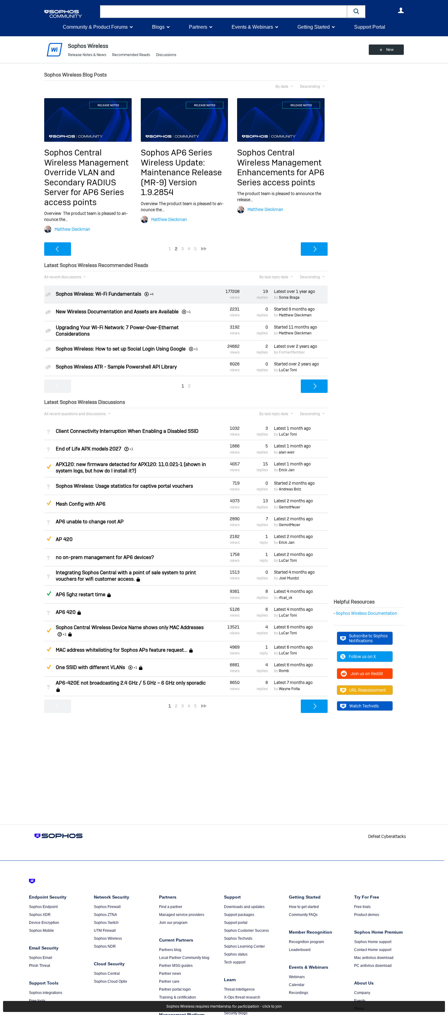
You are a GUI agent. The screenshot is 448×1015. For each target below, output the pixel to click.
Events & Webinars (252, 27)
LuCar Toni (288, 370)
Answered (48, 593)
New (390, 49)
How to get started (304, 907)
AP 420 (64, 539)
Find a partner (170, 907)
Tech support (234, 962)
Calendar (296, 985)
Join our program (173, 923)
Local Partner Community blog (184, 958)
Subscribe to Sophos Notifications (368, 638)
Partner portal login (175, 989)
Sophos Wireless (108, 938)
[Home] (71, 14)
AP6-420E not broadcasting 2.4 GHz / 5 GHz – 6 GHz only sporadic (131, 683)
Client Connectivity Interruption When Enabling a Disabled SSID (127, 431)
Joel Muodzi (289, 578)
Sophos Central (107, 973)
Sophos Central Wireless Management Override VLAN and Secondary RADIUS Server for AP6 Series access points (86, 177)
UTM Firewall (105, 930)
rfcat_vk (285, 597)
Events (359, 1001)
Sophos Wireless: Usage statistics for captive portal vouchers (124, 486)
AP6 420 (66, 612)
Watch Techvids (364, 706)
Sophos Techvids (238, 938)
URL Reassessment (367, 690)
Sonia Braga (289, 297)
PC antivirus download (373, 965)
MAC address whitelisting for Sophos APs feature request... (121, 650)
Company (362, 993)
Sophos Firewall (107, 907)
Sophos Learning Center (244, 946)
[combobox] (223, 11)
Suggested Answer (48, 466)
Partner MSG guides (176, 965)
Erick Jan (286, 470)
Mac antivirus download (373, 958)
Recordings (298, 993)
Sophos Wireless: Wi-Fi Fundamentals (98, 294)
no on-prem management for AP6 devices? (105, 557)
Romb (284, 670)
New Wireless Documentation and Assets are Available (117, 311)
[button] (356, 11)
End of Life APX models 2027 (88, 449)
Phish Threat (39, 965)
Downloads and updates (244, 907)
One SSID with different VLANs (90, 667)
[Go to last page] (204, 249)
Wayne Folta (289, 688)
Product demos (366, 915)
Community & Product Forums (95, 27)
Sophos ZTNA (105, 915)
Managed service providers (181, 915)
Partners (198, 27)
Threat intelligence (239, 989)
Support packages (239, 915)
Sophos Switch (106, 923)
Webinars (297, 977)
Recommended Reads (131, 54)
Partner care (169, 981)
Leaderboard (300, 950)
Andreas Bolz (290, 489)
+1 (131, 449)
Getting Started (313, 27)
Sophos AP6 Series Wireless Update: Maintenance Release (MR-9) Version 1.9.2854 (181, 172)
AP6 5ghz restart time (80, 594)
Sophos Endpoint (43, 907)
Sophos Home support (372, 942)
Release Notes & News (87, 54)
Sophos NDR (105, 946)
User (401, 10)
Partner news (170, 973)
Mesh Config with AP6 (80, 504)
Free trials (362, 907)
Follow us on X (362, 656)
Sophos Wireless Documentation (366, 613)
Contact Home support (372, 950)
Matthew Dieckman (72, 229)
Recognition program (306, 942)
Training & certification (177, 997)
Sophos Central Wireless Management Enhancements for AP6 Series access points (280, 167)
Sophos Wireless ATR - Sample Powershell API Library (116, 367)
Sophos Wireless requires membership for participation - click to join (224, 1006)
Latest (294, 291)
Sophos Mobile (41, 930)
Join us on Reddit (366, 673)
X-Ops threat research (242, 997)
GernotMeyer (289, 507)
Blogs (158, 27)
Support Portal (369, 27)
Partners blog (170, 950)
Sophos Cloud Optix (110, 981)
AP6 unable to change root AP (90, 521)
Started (294, 309)
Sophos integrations (45, 993)
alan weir (286, 452)
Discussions (166, 54)
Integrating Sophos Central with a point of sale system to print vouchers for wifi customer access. (126, 575)
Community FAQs (303, 915)
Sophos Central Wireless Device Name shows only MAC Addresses (130, 627)
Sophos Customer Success (246, 930)
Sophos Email (40, 958)
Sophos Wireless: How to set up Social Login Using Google (121, 349)
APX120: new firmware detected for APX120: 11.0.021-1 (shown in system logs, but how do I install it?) (131, 467)
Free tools (37, 1001)
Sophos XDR (40, 915)
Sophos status (235, 954)
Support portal (235, 923)
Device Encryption (44, 923)
